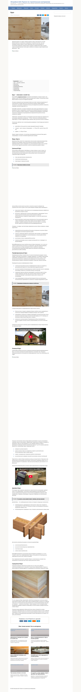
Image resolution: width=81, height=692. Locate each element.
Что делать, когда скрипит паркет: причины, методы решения (40, 673)
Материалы (19, 8)
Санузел (61, 8)
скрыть (21, 81)
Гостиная (37, 8)
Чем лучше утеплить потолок (18, 673)
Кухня (31, 8)
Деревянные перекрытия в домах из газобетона (19, 638)
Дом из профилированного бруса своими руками (39, 638)
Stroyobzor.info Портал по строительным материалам (30, 2)
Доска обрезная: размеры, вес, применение (18, 656)
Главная (13, 8)
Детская (48, 8)
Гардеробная (54, 8)
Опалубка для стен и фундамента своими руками (39, 656)
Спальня (42, 8)
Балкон (66, 8)
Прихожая (26, 8)
